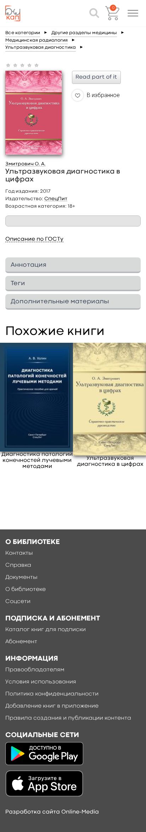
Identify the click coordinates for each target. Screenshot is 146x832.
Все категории (22, 33)
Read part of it (96, 77)
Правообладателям (34, 669)
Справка (18, 565)
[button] (133, 13)
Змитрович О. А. (25, 164)
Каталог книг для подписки (45, 629)
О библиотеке (25, 589)
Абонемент (21, 641)
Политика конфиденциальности (52, 694)
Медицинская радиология (36, 40)
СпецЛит (55, 199)
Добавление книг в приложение (52, 706)
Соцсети (17, 601)
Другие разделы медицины (84, 33)
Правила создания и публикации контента (68, 718)
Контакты (19, 553)
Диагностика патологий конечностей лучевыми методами (37, 460)
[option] (37, 406)
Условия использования (40, 681)
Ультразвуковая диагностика (40, 47)
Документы (21, 577)
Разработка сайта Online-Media (52, 812)
